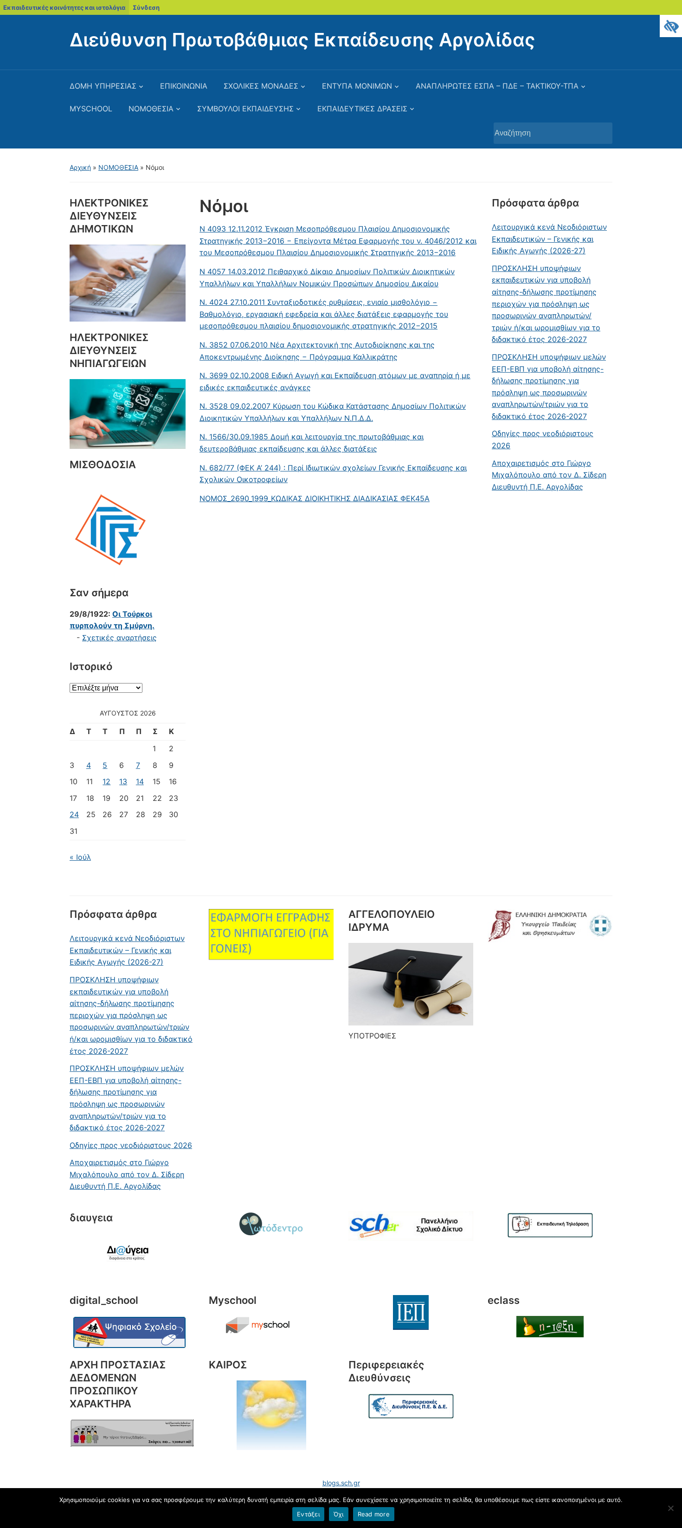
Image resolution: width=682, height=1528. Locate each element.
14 (140, 781)
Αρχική (80, 167)
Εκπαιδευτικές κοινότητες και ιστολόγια (64, 7)
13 (123, 781)
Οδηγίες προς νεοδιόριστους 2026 (542, 439)
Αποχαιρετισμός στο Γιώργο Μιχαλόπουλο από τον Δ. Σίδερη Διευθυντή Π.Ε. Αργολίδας (549, 474)
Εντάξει (308, 1514)
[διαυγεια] (132, 1256)
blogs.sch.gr (341, 1483)
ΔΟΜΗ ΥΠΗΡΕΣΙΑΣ (103, 85)
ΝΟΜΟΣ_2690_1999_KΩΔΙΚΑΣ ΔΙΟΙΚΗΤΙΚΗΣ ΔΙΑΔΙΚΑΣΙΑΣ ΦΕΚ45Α (314, 498)
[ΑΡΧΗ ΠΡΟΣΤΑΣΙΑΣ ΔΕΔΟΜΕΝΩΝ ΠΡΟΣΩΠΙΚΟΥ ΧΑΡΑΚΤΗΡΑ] (132, 1432)
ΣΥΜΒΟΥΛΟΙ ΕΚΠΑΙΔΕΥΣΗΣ (245, 108)
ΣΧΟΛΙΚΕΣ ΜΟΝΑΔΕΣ (261, 85)
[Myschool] (271, 1325)
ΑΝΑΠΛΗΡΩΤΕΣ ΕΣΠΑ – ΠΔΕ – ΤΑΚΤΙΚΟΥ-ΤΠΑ (497, 85)
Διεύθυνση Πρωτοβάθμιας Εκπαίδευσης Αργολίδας (302, 39)
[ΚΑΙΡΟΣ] (271, 1415)
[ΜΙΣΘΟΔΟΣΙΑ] (110, 527)
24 (74, 814)
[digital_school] (130, 1331)
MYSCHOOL (91, 108)
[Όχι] (670, 1508)
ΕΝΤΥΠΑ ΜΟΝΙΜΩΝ (357, 85)
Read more (374, 1514)
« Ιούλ (80, 857)
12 (106, 781)
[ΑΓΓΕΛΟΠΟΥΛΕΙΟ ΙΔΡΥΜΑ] (410, 984)
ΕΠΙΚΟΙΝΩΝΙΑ (183, 85)
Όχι (339, 1514)
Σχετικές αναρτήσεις (119, 637)
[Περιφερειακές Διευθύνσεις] (410, 1406)
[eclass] (550, 1326)
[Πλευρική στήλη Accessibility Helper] (671, 26)
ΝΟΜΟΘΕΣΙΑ (151, 108)
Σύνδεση (146, 7)
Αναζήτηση (601, 133)
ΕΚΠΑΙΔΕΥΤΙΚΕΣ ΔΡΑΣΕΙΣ (362, 108)
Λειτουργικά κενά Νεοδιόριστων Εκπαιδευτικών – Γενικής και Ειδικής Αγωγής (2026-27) (549, 238)
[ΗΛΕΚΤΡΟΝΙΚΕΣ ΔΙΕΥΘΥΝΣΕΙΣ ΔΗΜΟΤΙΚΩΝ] (128, 282)
